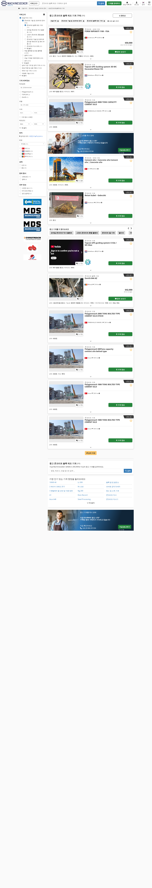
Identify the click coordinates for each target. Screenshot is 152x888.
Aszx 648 (52, 499)
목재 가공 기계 (29, 71)
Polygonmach (27, 92)
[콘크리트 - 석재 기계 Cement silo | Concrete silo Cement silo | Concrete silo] (66, 169)
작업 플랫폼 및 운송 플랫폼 (33, 52)
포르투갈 (28, 154)
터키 (27, 148)
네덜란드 (28, 151)
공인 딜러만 (27, 193)
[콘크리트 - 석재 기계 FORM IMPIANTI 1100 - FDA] (66, 41)
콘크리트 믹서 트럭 (34, 46)
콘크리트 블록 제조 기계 (35, 26)
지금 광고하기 (124, 150)
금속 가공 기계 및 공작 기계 (33, 65)
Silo (131, 233)
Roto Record (82, 495)
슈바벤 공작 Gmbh (113, 486)
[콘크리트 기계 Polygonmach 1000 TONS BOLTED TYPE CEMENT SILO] (66, 394)
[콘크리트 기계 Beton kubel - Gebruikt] (66, 205)
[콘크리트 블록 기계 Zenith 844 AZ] (66, 288)
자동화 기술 (28, 73)
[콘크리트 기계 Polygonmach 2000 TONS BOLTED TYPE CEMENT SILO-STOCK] (66, 323)
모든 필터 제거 (114, 21)
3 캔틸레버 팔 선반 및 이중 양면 (61, 491)
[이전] (51, 41)
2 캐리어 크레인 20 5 (57, 486)
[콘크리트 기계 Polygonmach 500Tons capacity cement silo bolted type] (66, 358)
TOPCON (26, 94)
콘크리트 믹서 (111, 495)
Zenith (25, 97)
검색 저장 (91, 453)
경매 (24, 179)
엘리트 (121, 233)
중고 (24, 168)
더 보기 (92, 503)
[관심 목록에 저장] (131, 32)
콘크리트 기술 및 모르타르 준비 (34, 22)
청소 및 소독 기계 (112, 491)
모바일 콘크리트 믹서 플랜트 (35, 31)
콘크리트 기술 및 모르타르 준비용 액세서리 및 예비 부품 (35, 41)
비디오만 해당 (27, 191)
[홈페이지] (19, 8)
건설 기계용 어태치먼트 (33, 58)
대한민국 (36, 136)
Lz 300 (80, 482)
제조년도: (22, 120)
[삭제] (58, 21)
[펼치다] (90, 58)
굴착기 (28, 55)
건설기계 (27, 18)
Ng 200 (80, 491)
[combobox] (32, 144)
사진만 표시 (27, 188)
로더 (27, 61)
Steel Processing (84, 499)
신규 (24, 165)
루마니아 (28, 156)
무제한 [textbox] (24, 144)
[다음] (81, 41)
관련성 (123, 15)
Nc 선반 (81, 486)
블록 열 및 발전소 (112, 482)
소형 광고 (26, 177)
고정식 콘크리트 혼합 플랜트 (35, 36)
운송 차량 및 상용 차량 (32, 68)
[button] (149, 3)
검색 (102, 3)
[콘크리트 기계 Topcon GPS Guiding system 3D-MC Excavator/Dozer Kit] (66, 76)
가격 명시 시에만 (27, 117)
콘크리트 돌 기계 (108, 233)
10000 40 (52, 482)
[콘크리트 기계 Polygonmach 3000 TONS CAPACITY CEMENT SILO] (66, 111)
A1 (50, 495)
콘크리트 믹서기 (112, 499)
